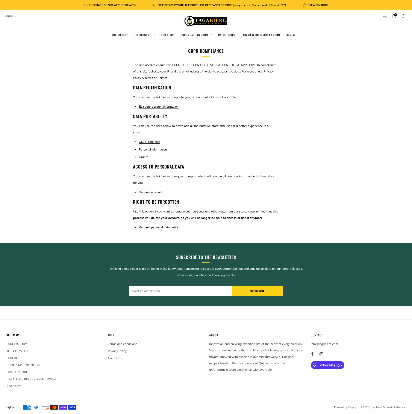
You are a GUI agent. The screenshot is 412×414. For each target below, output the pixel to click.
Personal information (153, 149)
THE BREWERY (142, 35)
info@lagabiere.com (324, 344)
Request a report (150, 192)
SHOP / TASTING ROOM (194, 35)
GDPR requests (149, 141)
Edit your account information (159, 106)
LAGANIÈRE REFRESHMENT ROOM (261, 35)
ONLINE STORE (226, 35)
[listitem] (110, 5)
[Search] (403, 16)
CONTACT (291, 35)
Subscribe (257, 291)
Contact (113, 358)
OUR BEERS (167, 35)
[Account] (384, 16)
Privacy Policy (117, 351)
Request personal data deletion (160, 227)
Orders (143, 157)
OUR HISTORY (120, 35)
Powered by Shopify (345, 407)
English (9, 16)
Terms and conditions (122, 344)
